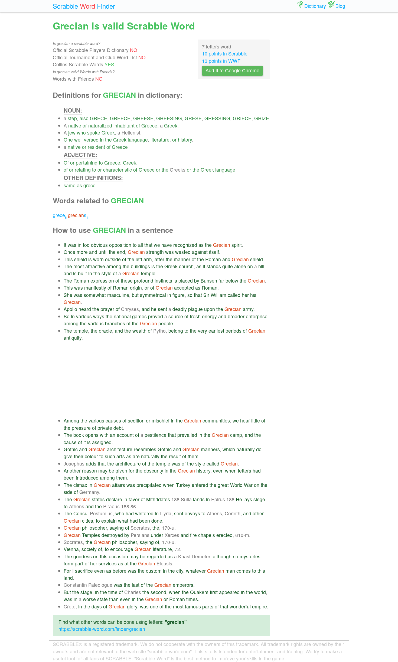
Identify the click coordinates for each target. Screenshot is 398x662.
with (104, 434)
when (231, 470)
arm (147, 259)
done (156, 520)
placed (185, 280)
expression (102, 280)
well (78, 139)
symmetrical (153, 294)
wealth (139, 330)
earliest (216, 330)
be (111, 470)
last (135, 584)
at (127, 563)
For (67, 570)
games (139, 316)
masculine (118, 294)
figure (178, 294)
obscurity (153, 470)
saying (117, 527)
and (93, 251)
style (107, 273)
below (232, 280)
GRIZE (261, 118)
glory (132, 606)
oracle (105, 330)
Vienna (71, 549)
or (85, 125)
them (193, 456)
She (68, 294)
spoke (93, 132)
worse (89, 599)
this (103, 556)
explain (109, 520)
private (104, 427)
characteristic (117, 169)
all (140, 244)
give (68, 456)
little (255, 420)
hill (261, 266)
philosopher (94, 527)
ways (98, 316)
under (157, 535)
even (218, 470)
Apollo (70, 309)
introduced (87, 477)
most (78, 266)
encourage (121, 549)
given (121, 470)
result (175, 456)
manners (210, 449)
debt (118, 427)
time (113, 592)
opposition (120, 244)
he (153, 309)
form (68, 563)
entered (200, 484)
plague (195, 309)
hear (245, 420)
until (103, 251)
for (131, 470)
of (138, 125)
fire (193, 535)
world (260, 592)
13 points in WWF (221, 60)
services (108, 563)
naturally (245, 449)
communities (216, 420)
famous (193, 606)
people (165, 323)
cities (87, 520)
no (235, 556)
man (230, 570)
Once (69, 251)
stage (86, 592)
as (79, 185)
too (86, 244)
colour (91, 456)
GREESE (143, 118)
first (214, 592)
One (68, 139)
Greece (149, 125)
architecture (119, 449)
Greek (170, 125)
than (114, 599)
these (127, 280)
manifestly (95, 287)
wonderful (240, 606)
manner (182, 259)
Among (71, 420)
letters (244, 470)
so (190, 294)
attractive (95, 266)
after (159, 259)
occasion (118, 556)
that (148, 244)
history (185, 139)
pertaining (86, 162)
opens (92, 434)
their (78, 456)
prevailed (187, 434)
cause (70, 442)
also (84, 118)
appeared (229, 592)
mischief (160, 420)
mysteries (250, 556)
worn (98, 259)
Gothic (71, 449)
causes (113, 420)
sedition (136, 420)
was (72, 244)
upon (209, 309)
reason (89, 470)
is (90, 259)
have (166, 244)
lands (199, 499)
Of (66, 162)
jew (72, 132)
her (245, 294)
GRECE (98, 118)
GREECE (120, 118)
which (229, 449)
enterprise (256, 316)
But (67, 592)
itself (214, 251)
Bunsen (209, 280)
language (138, 139)
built (82, 273)
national (122, 316)
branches (115, 323)
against (200, 251)
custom (154, 570)
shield (80, 259)
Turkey (183, 484)
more (82, 251)
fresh (195, 316)
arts (120, 456)
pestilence (156, 434)
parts (207, 606)
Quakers (199, 592)
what (123, 520)
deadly (179, 309)
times (192, 599)
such (110, 456)
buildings (140, 266)
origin (136, 287)
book (78, 434)
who (81, 132)
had (257, 470)
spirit (236, 244)
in (102, 139)
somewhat (95, 294)
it (204, 266)
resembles (145, 449)
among (113, 266)
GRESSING (217, 118)
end (121, 251)
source (175, 316)
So (67, 316)
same (70, 185)
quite (227, 266)
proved (155, 316)
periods (234, 330)
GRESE (193, 118)
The (68, 266)
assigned (102, 442)
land (68, 577)
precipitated (149, 484)
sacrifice (84, 570)
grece (89, 185)
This (68, 259)
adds (91, 463)
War (248, 484)
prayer (107, 309)
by (196, 280)
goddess (82, 556)
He (239, 499)
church (186, 266)
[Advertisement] (167, 379)
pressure (81, 427)
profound (143, 280)
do (259, 449)
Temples (91, 535)
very (202, 330)
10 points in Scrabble (224, 53)
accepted (184, 287)
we (157, 244)
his (253, 294)
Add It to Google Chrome (232, 70)
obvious (99, 244)
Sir (206, 294)
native (74, 125)
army (248, 309)
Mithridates (158, 499)
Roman (213, 259)
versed (91, 139)
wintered (144, 513)
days (97, 606)
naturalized (100, 125)
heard (85, 309)
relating (83, 169)
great (223, 484)
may (102, 470)
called (234, 294)
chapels (206, 535)
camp (236, 434)
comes (243, 570)
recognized (185, 244)
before (119, 570)
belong (175, 330)
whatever (196, 570)
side (68, 492)
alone (240, 266)
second (158, 592)
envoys (192, 513)
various (84, 316)
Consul (81, 513)
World (236, 484)
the (108, 139)
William (218, 294)
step (72, 118)
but (135, 294)
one (154, 606)
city (179, 570)
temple (148, 273)
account (125, 434)
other (258, 513)
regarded (156, 556)
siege (259, 499)
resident (96, 146)
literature (160, 139)
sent (162, 309)
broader (236, 316)
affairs (118, 484)
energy (209, 316)
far (221, 280)
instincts (163, 280)
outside (113, 259)
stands (214, 266)
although (222, 556)
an (112, 434)
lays (247, 499)
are (136, 456)
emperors (183, 584)
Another (72, 470)
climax (80, 484)
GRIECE (242, 118)
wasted (183, 251)
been (69, 477)
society (89, 549)
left (139, 259)
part (79, 563)
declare (114, 499)
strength (155, 251)
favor (134, 499)
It (65, 244)
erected (224, 535)
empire (259, 606)
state (102, 599)
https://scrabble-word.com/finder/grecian (101, 628)
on (250, 266)
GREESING (169, 118)
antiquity (72, 337)
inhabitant (124, 125)
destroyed (112, 535)
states (98, 499)
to (101, 162)
